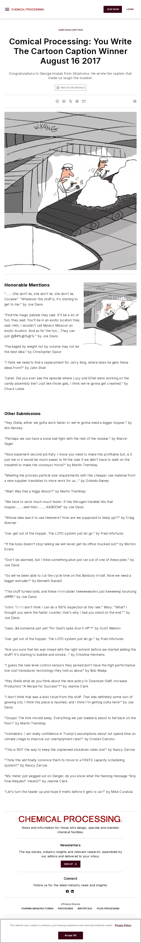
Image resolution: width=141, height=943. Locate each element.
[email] (84, 101)
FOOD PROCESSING (108, 908)
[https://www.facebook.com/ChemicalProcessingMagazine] (67, 891)
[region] (70, 931)
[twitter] (70, 101)
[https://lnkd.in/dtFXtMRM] (72, 891)
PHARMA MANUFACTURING (37, 908)
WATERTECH (84, 908)
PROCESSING (65, 908)
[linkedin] (64, 101)
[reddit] (77, 101)
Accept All (70, 935)
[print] (135, 101)
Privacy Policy (123, 925)
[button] (7, 9)
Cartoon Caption (70, 30)
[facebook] (57, 101)
